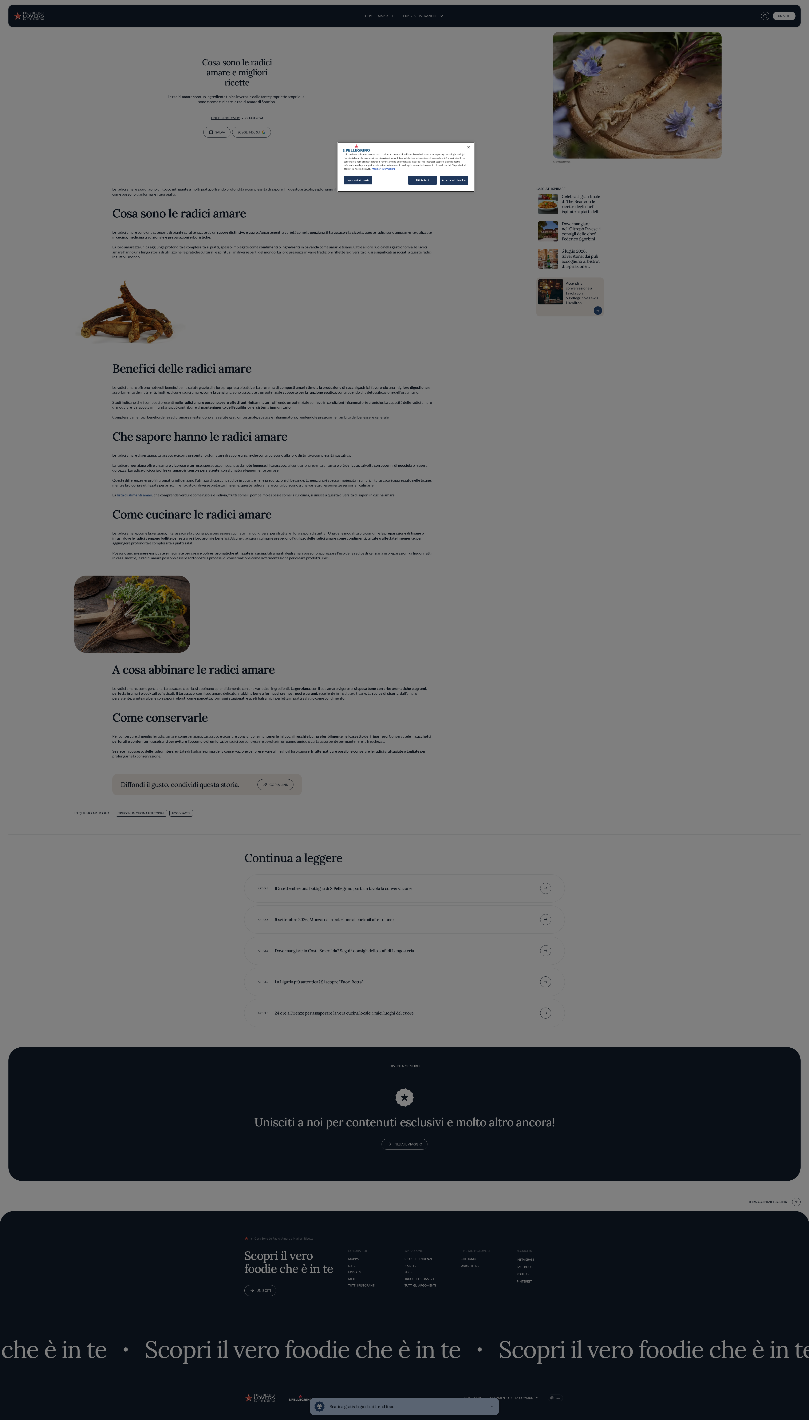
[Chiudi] (468, 147)
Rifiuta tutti (422, 180)
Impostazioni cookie (358, 180)
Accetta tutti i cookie (454, 180)
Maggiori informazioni (383, 168)
